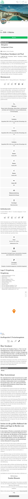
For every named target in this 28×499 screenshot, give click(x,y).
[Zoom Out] (26, 294)
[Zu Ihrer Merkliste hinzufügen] (22, 21)
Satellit (3, 334)
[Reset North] (26, 296)
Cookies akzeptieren (14, 496)
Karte (3, 333)
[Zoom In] (26, 292)
